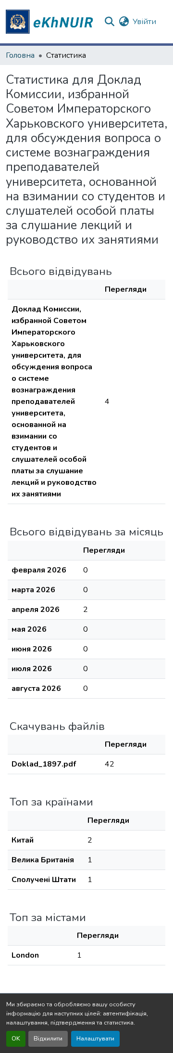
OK (16, 1038)
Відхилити (48, 1038)
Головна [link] (20, 55)
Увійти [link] (144, 21)
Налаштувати (95, 1038)
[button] (51, 22)
